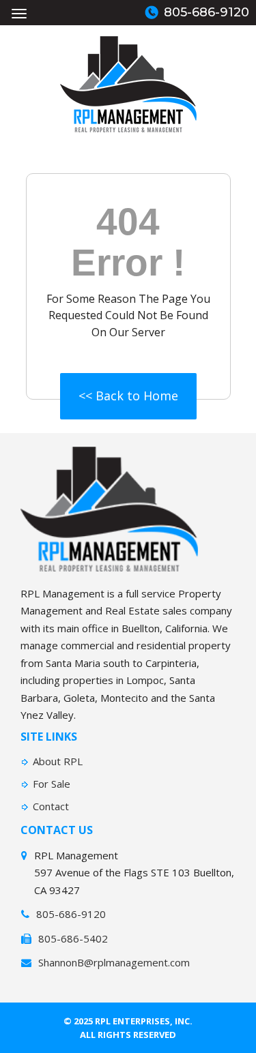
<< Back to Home (128, 395)
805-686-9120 (206, 12)
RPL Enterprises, (134, 1021)
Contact (51, 806)
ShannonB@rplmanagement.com (114, 962)
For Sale (51, 783)
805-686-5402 (73, 938)
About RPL (58, 761)
